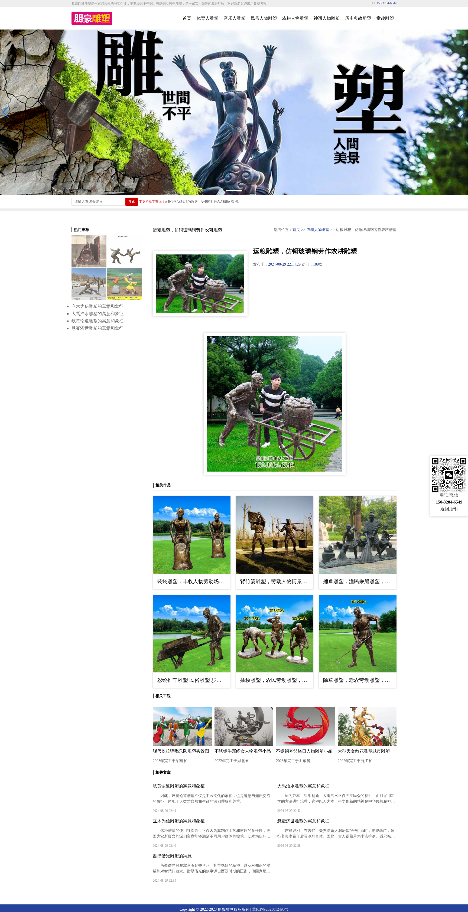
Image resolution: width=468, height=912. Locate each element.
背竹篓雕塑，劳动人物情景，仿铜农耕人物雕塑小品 (277, 581)
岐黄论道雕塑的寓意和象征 (179, 786)
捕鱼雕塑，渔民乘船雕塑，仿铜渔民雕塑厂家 (359, 581)
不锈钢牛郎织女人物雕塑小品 (242, 751)
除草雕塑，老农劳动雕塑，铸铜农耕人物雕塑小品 (359, 680)
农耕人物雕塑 (295, 18)
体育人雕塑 (207, 18)
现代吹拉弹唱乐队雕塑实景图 (181, 751)
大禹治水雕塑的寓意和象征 (303, 786)
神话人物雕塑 (327, 18)
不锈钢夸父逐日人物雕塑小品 (304, 751)
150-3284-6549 (386, 3)
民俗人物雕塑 (264, 18)
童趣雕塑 (385, 18)
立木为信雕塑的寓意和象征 (179, 821)
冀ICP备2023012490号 (270, 909)
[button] (461, 112)
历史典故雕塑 (358, 18)
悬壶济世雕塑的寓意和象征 (303, 821)
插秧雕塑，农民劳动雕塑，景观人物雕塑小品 (277, 680)
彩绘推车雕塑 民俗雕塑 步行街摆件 (193, 680)
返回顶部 (449, 508)
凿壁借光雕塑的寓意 (172, 856)
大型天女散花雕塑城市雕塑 (364, 751)
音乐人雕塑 (234, 18)
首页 (187, 18)
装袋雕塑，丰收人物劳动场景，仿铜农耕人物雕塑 (193, 581)
